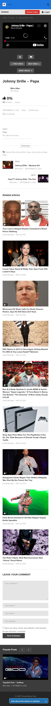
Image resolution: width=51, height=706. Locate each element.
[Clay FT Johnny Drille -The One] (25, 181)
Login (47, 12)
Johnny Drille (10, 152)
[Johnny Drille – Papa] (25, 213)
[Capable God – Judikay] (25, 667)
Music (24, 110)
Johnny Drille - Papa (23, 152)
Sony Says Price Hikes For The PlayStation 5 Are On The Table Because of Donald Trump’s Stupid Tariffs (24, 437)
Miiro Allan (15, 88)
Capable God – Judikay (13, 682)
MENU (6, 12)
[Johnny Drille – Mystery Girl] (25, 168)
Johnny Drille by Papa (39, 152)
